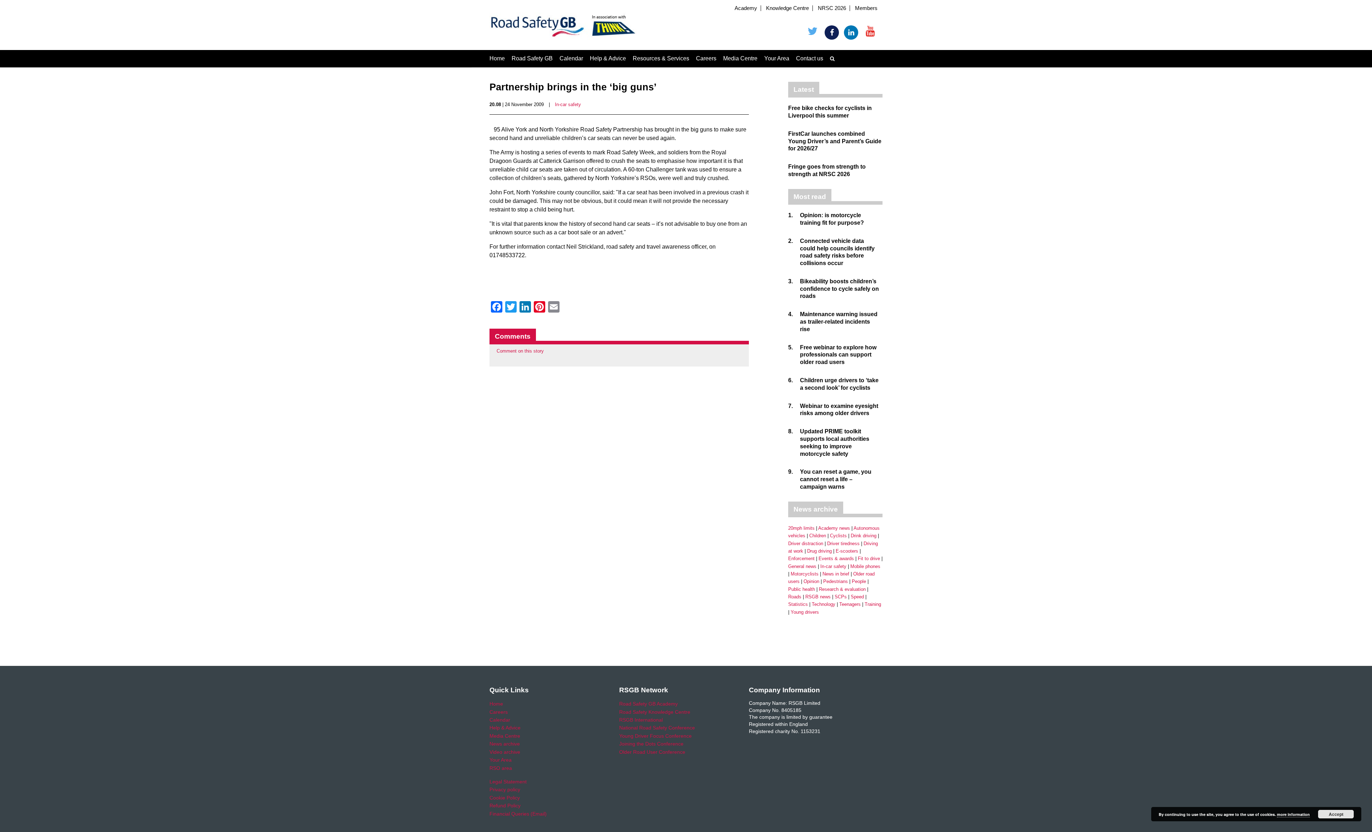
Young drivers (805, 612)
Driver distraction (805, 543)
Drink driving (863, 535)
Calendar (571, 58)
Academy (746, 8)
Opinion (811, 581)
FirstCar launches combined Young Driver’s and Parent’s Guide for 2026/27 (834, 141)
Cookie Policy (504, 798)
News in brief (835, 574)
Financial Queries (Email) (518, 814)
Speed (857, 596)
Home (497, 58)
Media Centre (740, 58)
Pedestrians (835, 581)
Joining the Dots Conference (651, 744)
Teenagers (850, 604)
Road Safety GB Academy (648, 704)
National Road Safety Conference (657, 728)
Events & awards (836, 558)
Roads (794, 596)
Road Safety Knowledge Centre (654, 712)
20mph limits (801, 528)
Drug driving (819, 551)
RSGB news (818, 596)
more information (1293, 814)
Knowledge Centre (787, 8)
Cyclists (838, 535)
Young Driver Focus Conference (655, 736)
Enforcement (801, 558)
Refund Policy (505, 805)
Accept (1336, 814)
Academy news (834, 528)
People (859, 581)
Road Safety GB (532, 58)
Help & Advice (608, 58)
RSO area (500, 768)
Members (866, 8)
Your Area (776, 58)
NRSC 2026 (832, 8)
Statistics (798, 604)
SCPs (841, 596)
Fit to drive (869, 558)
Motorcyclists (805, 574)
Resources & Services (661, 58)
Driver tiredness (843, 543)
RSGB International (641, 720)
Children (817, 535)
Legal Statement (508, 781)
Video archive (504, 752)
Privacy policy (504, 789)
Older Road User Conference (652, 752)
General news (802, 566)
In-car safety (568, 104)
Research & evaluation (842, 589)
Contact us (809, 58)
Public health (801, 589)
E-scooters (847, 551)
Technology (823, 604)
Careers (706, 58)
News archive (504, 744)
